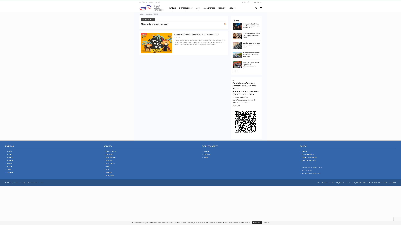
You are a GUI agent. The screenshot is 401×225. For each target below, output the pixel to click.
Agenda (144, 34)
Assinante (158, 2)
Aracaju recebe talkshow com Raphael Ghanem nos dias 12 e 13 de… (251, 26)
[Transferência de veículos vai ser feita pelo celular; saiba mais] (237, 55)
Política (9, 166)
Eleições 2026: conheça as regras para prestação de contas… (251, 45)
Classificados (143, 2)
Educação (10, 157)
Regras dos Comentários (309, 157)
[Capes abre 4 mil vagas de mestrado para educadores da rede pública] (237, 64)
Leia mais (266, 223)
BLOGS (198, 8)
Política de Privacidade (309, 160)
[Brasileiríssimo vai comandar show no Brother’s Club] (156, 43)
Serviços (233, 8)
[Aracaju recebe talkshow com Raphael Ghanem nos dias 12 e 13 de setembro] (237, 26)
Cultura (9, 154)
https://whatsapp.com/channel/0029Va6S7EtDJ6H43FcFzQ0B (244, 102)
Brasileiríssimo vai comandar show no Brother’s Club (196, 34)
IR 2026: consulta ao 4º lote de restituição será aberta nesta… (251, 35)
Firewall (108, 166)
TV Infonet (10, 172)
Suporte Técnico (110, 163)
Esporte (9, 163)
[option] (246, 46)
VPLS (107, 169)
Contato (150, 2)
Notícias (172, 8)
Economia (10, 160)
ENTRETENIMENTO (186, 8)
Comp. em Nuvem (111, 157)
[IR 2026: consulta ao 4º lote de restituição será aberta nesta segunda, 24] (237, 36)
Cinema (206, 157)
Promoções (207, 154)
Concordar (256, 223)
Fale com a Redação (308, 154)
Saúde (9, 169)
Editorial (304, 151)
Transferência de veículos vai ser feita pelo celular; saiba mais (251, 54)
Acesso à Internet (111, 151)
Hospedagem (110, 154)
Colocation (109, 160)
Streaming (109, 172)
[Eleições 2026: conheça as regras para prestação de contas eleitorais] (237, 45)
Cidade (9, 151)
